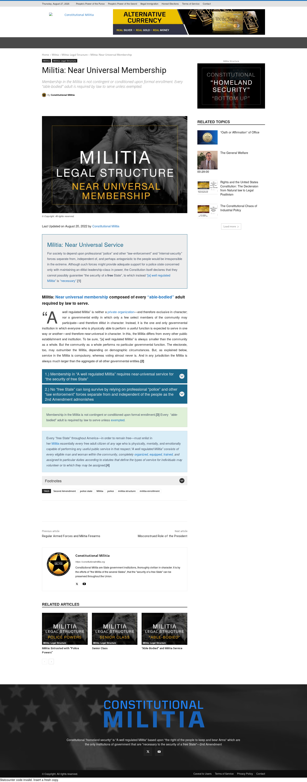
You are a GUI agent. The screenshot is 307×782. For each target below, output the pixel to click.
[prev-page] (44, 661)
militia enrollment (150, 491)
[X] (77, 582)
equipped (156, 454)
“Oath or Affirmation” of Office (239, 132)
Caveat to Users (202, 773)
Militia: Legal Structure (75, 54)
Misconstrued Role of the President (162, 536)
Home (45, 54)
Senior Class (100, 648)
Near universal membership (81, 297)
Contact (207, 3)
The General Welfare (234, 153)
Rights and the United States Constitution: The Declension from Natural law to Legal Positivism (239, 188)
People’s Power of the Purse (90, 3)
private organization (121, 312)
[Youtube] (84, 582)
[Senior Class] (115, 629)
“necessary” (68, 280)
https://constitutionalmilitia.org (90, 561)
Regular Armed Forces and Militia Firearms (71, 536)
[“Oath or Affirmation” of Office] (207, 137)
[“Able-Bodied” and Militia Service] (164, 629)
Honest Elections (170, 3)
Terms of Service (190, 3)
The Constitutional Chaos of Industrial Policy (238, 208)
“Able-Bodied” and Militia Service (162, 648)
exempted (117, 420)
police (110, 491)
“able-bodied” (160, 297)
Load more (229, 226)
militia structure (127, 491)
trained (168, 454)
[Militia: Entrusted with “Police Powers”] (65, 629)
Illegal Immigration (149, 3)
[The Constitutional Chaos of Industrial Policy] (207, 211)
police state (86, 491)
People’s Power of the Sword (122, 3)
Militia (55, 54)
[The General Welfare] (207, 160)
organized (141, 454)
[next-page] (51, 661)
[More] (167, 105)
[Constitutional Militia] (44, 95)
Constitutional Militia (63, 94)
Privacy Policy (245, 773)
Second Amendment (64, 491)
